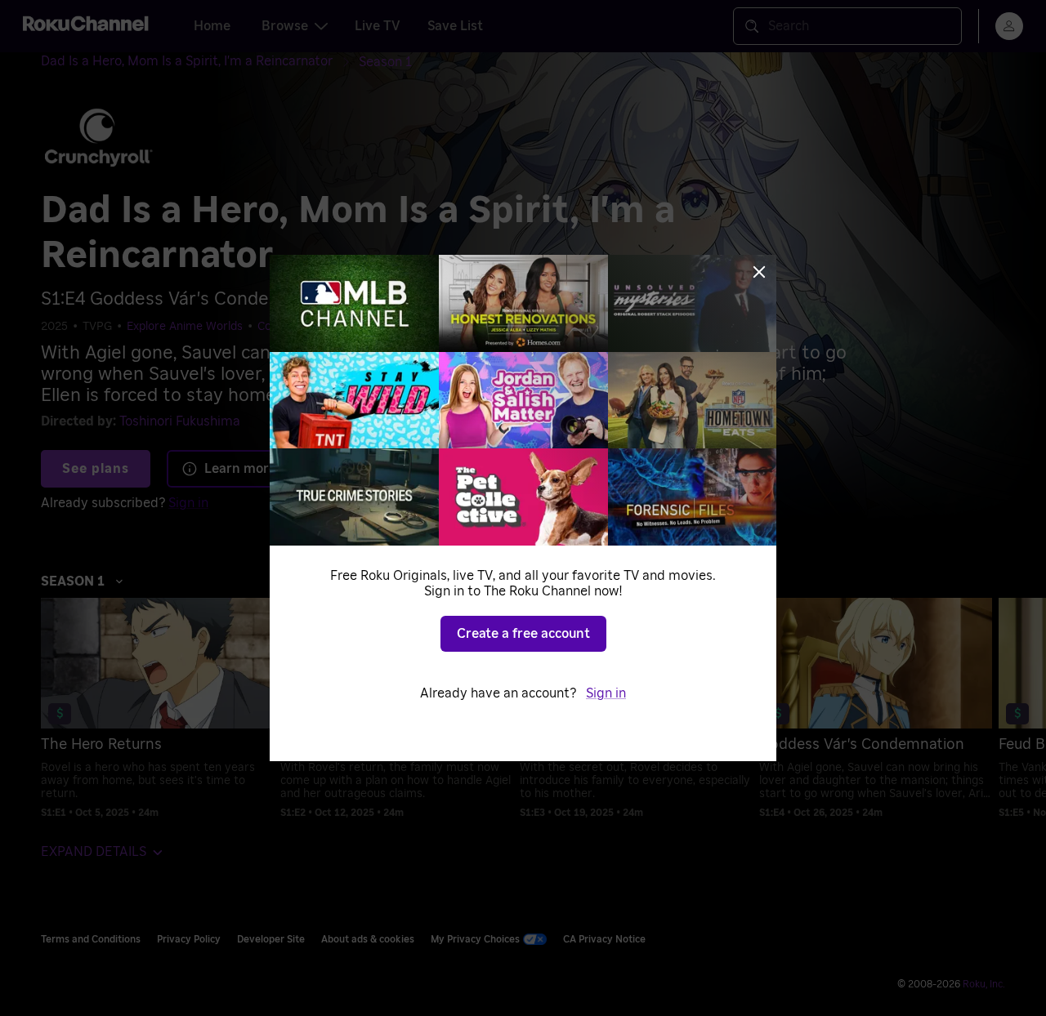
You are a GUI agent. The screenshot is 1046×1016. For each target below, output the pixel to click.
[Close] (759, 272)
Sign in (606, 693)
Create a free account (523, 633)
